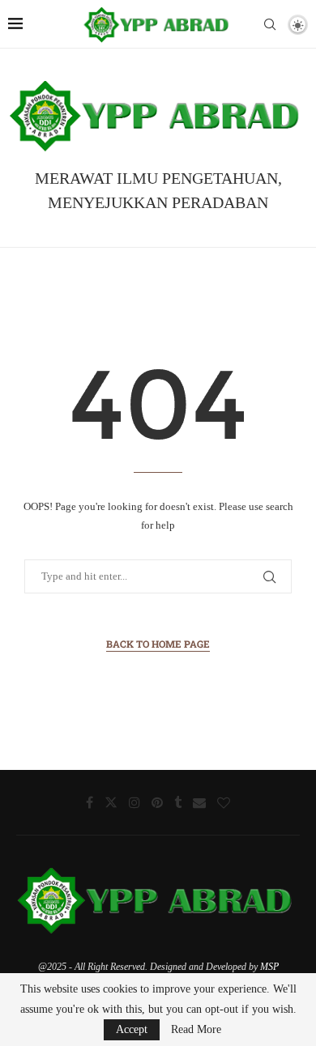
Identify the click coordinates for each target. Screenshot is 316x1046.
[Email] (199, 802)
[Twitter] (111, 802)
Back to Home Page (158, 643)
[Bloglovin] (223, 802)
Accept (131, 1029)
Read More (196, 1029)
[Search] (270, 24)
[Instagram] (134, 802)
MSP (269, 966)
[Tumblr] (177, 802)
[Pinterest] (157, 802)
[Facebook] (89, 802)
